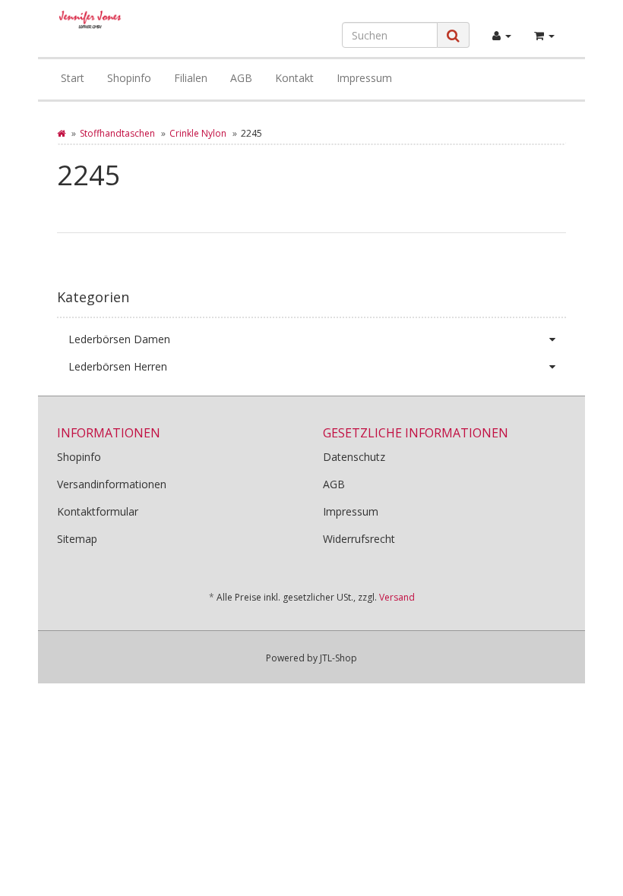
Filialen (190, 78)
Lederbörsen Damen (119, 339)
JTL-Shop (338, 657)
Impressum (364, 78)
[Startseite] (61, 133)
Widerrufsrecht (359, 539)
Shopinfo (129, 78)
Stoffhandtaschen (117, 133)
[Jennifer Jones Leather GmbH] (90, 20)
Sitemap (77, 539)
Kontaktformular (97, 511)
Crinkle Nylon (197, 133)
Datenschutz (354, 457)
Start (72, 78)
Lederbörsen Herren (117, 366)
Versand (397, 597)
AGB (241, 78)
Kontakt (294, 78)
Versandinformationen (111, 484)
